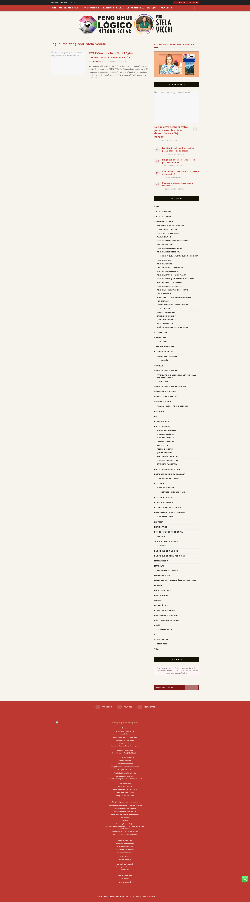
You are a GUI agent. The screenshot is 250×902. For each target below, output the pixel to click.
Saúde (157, 625)
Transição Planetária (167, 464)
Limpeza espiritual (165, 442)
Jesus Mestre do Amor (166, 541)
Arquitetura (160, 332)
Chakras (158, 366)
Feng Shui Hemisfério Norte (169, 248)
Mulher (158, 585)
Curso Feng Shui (162, 402)
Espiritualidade (90, 8)
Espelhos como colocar (168, 233)
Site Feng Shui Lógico (59, 2)
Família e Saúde (164, 237)
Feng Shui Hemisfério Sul (168, 252)
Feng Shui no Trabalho (167, 271)
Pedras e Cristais (165, 449)
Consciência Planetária (166, 397)
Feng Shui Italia (164, 260)
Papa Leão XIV (161, 605)
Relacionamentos (165, 323)
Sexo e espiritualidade (167, 456)
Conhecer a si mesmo (165, 392)
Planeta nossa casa (164, 610)
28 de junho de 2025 (113, 61)
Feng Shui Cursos (163, 498)
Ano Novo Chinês (162, 216)
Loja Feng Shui (163, 309)
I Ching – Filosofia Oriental (168, 532)
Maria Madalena (162, 575)
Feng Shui (159, 484)
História (158, 522)
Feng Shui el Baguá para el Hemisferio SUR (179, 256)
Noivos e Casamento (166, 312)
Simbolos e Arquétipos (167, 460)
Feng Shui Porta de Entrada (169, 282)
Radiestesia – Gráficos (166, 615)
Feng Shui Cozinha (165, 244)
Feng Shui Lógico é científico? (170, 267)
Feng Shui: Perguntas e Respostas (172, 290)
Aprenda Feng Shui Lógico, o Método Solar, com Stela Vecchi (176, 376)
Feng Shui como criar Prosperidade (173, 241)
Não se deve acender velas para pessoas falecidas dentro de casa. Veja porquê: (171, 131)
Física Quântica (164, 294)
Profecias (161, 546)
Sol (156, 635)
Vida (156, 649)
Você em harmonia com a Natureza (172, 327)
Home (53, 8)
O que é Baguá (163, 381)
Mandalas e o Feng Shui (167, 570)
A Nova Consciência (165, 434)
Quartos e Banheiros (166, 320)
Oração (158, 600)
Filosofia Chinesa (163, 503)
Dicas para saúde (164, 629)
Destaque (159, 411)
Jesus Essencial (135, 8)
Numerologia (161, 595)
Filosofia (161, 536)
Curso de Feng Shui (165, 488)
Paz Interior (162, 445)
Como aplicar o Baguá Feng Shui (171, 387)
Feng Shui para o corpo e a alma (171, 275)
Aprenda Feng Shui (68, 8)
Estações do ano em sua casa (169, 474)
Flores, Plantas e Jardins (167, 507)
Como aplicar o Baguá (165, 371)
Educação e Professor (167, 356)
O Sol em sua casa (165, 517)
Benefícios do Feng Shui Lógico (174, 492)
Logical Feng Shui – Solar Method (172, 305)
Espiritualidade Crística (167, 469)
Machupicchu (161, 561)
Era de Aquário (162, 421)
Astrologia (160, 337)
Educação (152, 8)
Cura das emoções (165, 438)
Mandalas (159, 566)
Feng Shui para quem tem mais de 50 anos (175, 279)
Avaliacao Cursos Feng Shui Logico (172, 406)
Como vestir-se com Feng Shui (170, 226)
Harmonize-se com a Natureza (169, 512)
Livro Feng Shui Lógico (166, 551)
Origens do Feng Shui (166, 316)
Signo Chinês (162, 342)
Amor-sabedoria (162, 212)
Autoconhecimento (164, 347)
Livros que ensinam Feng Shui (169, 556)
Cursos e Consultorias (187, 2)
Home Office (160, 527)
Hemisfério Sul (163, 301)
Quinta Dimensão (164, 453)
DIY (155, 416)
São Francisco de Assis (166, 620)
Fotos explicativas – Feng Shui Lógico (174, 297)
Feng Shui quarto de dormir (170, 286)
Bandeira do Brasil (113, 8)
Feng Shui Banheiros (125, 764)
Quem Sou (73, 2)
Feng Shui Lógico (164, 264)
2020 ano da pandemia (166, 430)
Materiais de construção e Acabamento (175, 580)
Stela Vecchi (166, 8)
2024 (156, 207)
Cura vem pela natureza (168, 478)
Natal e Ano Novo (163, 590)
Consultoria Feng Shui (167, 229)
